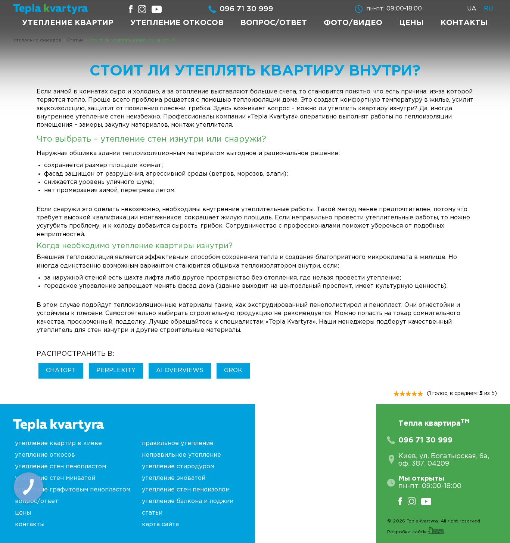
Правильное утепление (178, 443)
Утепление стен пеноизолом (186, 490)
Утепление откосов (177, 22)
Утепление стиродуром (178, 466)
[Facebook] (403, 501)
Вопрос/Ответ (273, 22)
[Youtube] (429, 501)
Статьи (152, 513)
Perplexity (116, 370)
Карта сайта (160, 524)
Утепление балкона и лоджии (187, 501)
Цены (411, 22)
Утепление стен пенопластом (60, 466)
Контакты (464, 22)
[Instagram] (414, 501)
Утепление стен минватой (55, 478)
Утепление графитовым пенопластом (72, 490)
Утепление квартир (67, 22)
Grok (233, 370)
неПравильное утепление (181, 455)
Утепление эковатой (173, 478)
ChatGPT (61, 370)
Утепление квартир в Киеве (58, 443)
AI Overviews (179, 370)
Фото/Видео (353, 22)
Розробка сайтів (407, 532)
